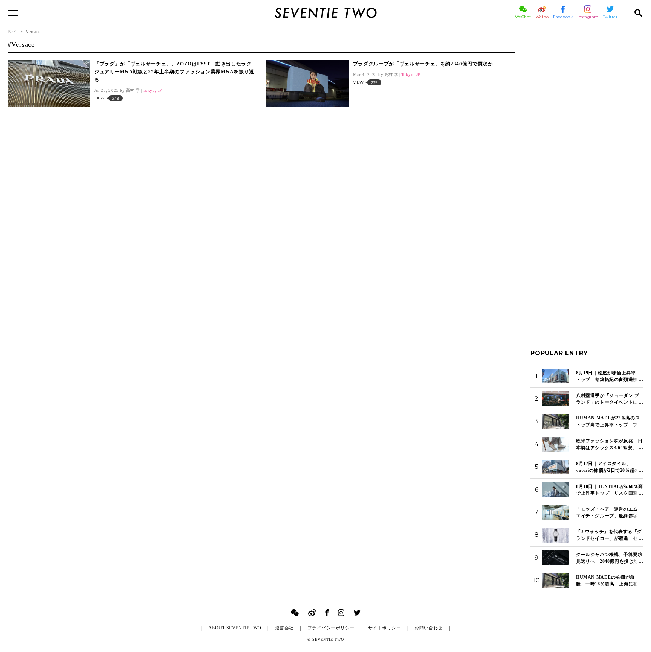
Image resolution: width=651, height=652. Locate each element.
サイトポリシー (384, 628)
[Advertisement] (586, 146)
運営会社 (284, 628)
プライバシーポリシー (331, 628)
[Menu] (13, 13)
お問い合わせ (428, 628)
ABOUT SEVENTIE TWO (234, 628)
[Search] (638, 13)
